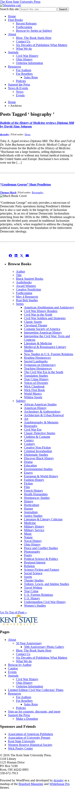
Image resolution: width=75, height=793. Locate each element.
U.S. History (32, 598)
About (12, 34)
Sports (28, 576)
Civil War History (27, 55)
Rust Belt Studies (27, 300)
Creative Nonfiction (28, 289)
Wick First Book (34, 390)
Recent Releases (26, 23)
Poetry (28, 555)
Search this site (9, 9)
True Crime (31, 591)
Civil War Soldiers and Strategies (45, 318)
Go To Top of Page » (13, 612)
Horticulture (31, 505)
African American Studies (40, 404)
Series (20, 304)
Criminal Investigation (38, 451)
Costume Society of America (42, 329)
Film (27, 487)
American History (35, 408)
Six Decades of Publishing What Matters (41, 45)
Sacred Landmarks (36, 361)
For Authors (23, 70)
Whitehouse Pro (59, 784)
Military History (34, 526)
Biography (37, 192)
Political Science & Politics (41, 559)
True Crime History (36, 379)
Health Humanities (36, 494)
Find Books (15, 20)
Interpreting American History (43, 332)
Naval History (33, 541)
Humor (28, 508)
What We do (24, 48)
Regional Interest (34, 562)
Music (28, 533)
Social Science (33, 573)
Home (12, 16)
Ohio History (24, 59)
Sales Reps (31, 77)
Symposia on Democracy (40, 365)
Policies (21, 81)
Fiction (28, 483)
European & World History (41, 476)
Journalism (31, 512)
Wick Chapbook (34, 386)
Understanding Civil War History (45, 602)
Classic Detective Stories (39, 433)
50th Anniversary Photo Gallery (44, 647)
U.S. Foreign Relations (38, 594)
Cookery (29, 444)
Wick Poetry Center (20, 748)
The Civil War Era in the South (43, 372)
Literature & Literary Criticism (43, 519)
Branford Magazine (31, 784)
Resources (14, 66)
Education (30, 465)
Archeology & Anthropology (42, 411)
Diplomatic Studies (36, 454)
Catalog (13, 668)
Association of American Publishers (30, 734)
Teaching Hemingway (38, 368)
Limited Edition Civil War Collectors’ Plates (35, 690)
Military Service (34, 530)
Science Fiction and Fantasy (41, 569)
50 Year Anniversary (29, 643)
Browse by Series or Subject (34, 30)
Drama (28, 462)
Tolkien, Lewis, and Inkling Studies (46, 584)
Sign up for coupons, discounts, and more (34, 711)
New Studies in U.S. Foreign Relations (48, 354)
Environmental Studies (38, 469)
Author (20, 271)
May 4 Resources (27, 296)
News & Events (18, 88)
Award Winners (26, 286)
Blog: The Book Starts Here (33, 38)
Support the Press (19, 84)
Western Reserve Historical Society (30, 745)
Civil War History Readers (40, 311)
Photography (32, 551)
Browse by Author (19, 664)
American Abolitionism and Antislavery (49, 307)
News (19, 91)
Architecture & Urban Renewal (44, 415)
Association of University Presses (29, 737)
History (28, 501)
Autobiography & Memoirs (41, 422)
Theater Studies (34, 580)
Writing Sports (33, 397)
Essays (28, 472)
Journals (13, 52)
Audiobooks (24, 282)
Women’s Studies (35, 605)
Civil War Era (32, 429)
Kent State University (21, 741)
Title (19, 275)
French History (33, 490)
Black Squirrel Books (29, 278)
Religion (29, 566)
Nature (28, 537)
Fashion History (34, 480)
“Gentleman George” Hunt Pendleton (25, 184)
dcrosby (4, 134)
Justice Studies (33, 515)
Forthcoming (24, 27)
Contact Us (23, 41)
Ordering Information (29, 63)
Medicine (30, 523)
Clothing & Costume (37, 436)
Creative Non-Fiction (37, 447)
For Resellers (24, 73)
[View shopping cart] (10, 5)
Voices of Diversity (36, 383)
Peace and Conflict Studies (41, 548)
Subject (20, 400)
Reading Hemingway (37, 357)
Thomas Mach (8, 192)
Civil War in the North (38, 314)
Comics (29, 440)
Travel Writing (33, 587)
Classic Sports (33, 321)
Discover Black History (39, 458)
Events (20, 95)
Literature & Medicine (38, 343)
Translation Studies (36, 375)
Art (26, 418)
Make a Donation (27, 718)
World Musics (33, 393)
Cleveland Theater (35, 325)
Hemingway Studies (37, 497)
